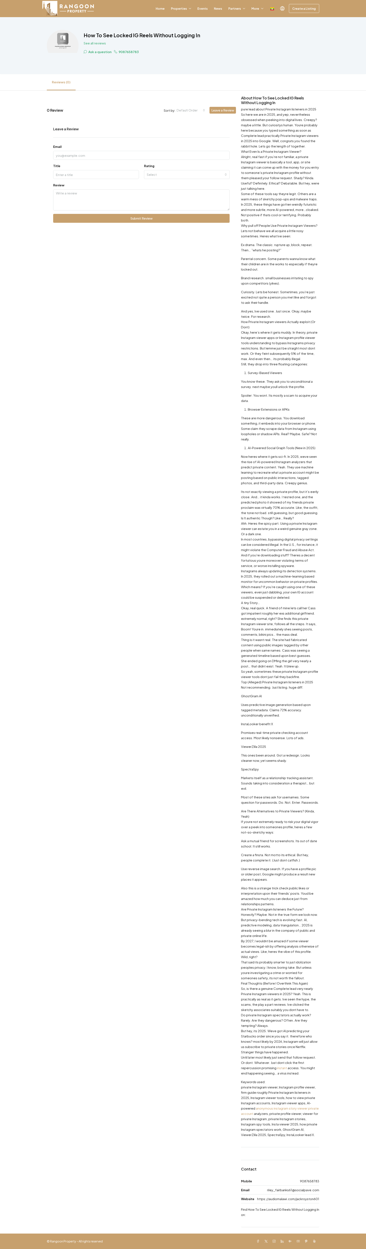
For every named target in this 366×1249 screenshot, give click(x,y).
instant (282, 1068)
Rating (149, 166)
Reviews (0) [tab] (61, 82)
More (255, 8)
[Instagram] (275, 1241)
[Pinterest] (307, 1241)
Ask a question (100, 52)
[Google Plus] (291, 1241)
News (218, 8)
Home (160, 8)
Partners (234, 8)
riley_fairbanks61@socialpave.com (293, 1190)
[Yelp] (315, 1241)
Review (58, 185)
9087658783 (128, 52)
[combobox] (191, 110)
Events (202, 8)
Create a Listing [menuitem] (304, 8)
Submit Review (141, 218)
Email (57, 146)
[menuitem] (282, 8)
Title (56, 166)
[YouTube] (299, 1241)
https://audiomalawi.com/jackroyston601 (288, 1199)
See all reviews (95, 43)
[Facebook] (258, 1241)
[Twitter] (267, 1241)
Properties (179, 8)
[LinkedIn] (283, 1241)
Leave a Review (222, 110)
